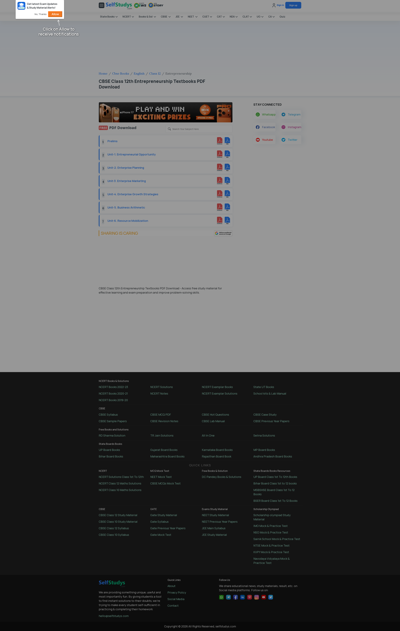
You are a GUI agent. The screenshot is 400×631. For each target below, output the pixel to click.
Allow (55, 14)
